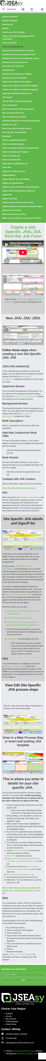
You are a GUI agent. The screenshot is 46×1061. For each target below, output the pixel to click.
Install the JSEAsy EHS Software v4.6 (17, 93)
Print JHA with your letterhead (14, 132)
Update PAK (7, 195)
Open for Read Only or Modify (14, 117)
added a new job (23, 299)
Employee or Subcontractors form (18, 594)
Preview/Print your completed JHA (20, 874)
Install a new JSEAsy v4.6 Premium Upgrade (20, 86)
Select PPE (6, 167)
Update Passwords (9, 199)
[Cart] (32, 9)
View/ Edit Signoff (20, 850)
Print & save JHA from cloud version (16, 128)
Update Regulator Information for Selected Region (22, 206)
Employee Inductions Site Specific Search (19, 54)
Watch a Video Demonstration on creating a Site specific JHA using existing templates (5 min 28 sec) (21, 890)
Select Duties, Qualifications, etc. (15, 163)
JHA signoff (7, 97)
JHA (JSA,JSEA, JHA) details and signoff (18, 488)
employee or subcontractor (29, 497)
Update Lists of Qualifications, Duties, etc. (18, 191)
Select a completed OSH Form (14, 140)
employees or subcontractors (25, 396)
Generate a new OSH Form (13, 66)
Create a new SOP (9, 43)
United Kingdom (12, 1021)
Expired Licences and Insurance (15, 62)
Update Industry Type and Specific (16, 179)
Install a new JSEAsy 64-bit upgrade (16, 82)
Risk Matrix (6, 136)
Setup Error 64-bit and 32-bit (13, 171)
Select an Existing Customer (13, 144)
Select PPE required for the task (19, 618)
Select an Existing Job (11, 156)
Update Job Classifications (12, 183)
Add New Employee (10, 20)
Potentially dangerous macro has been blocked (21, 121)
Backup (5, 28)
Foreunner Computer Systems (28, 1054)
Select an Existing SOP (11, 160)
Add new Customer (10, 17)
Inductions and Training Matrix (14, 78)
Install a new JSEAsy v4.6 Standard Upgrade (20, 89)
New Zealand (11, 1019)
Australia (9, 1013)
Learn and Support (9, 105)
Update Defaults (8, 175)
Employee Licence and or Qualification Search (20, 58)
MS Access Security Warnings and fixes (18, 109)
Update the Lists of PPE (11, 210)
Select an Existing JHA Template (15, 152)
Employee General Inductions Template (18, 51)
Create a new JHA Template (13, 32)
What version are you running (14, 214)
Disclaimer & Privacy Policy (24, 1051)
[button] (23, 9)
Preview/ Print (12, 639)
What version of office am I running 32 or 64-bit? (21, 218)
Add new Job (7, 24)
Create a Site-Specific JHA (12, 47)
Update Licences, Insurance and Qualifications (20, 187)
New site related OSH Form (13, 113)
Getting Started (8, 70)
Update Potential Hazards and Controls (17, 202)
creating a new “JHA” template (20, 954)
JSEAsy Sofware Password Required (17, 101)
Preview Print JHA (9, 125)
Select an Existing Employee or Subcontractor (20, 148)
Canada (9, 1016)
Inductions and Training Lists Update (16, 74)
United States (11, 1024)
